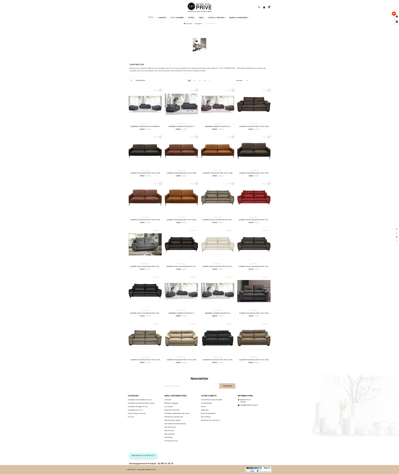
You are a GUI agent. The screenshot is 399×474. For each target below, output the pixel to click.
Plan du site (169, 430)
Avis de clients (170, 427)
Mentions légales (171, 403)
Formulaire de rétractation (175, 424)
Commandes (206, 403)
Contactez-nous (171, 441)
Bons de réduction (208, 413)
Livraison (168, 400)
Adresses (205, 410)
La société (168, 406)
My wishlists (206, 417)
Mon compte (169, 434)
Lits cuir (131, 417)
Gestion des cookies (172, 420)
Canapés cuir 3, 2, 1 (135, 410)
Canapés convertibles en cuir (139, 400)
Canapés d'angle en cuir (138, 406)
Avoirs (203, 406)
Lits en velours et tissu (137, 413)
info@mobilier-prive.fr (249, 405)
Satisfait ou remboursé (173, 417)
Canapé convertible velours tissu (141, 403)
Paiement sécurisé (172, 410)
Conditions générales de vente (177, 413)
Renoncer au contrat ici (210, 420)
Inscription (168, 437)
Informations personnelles (211, 400)
